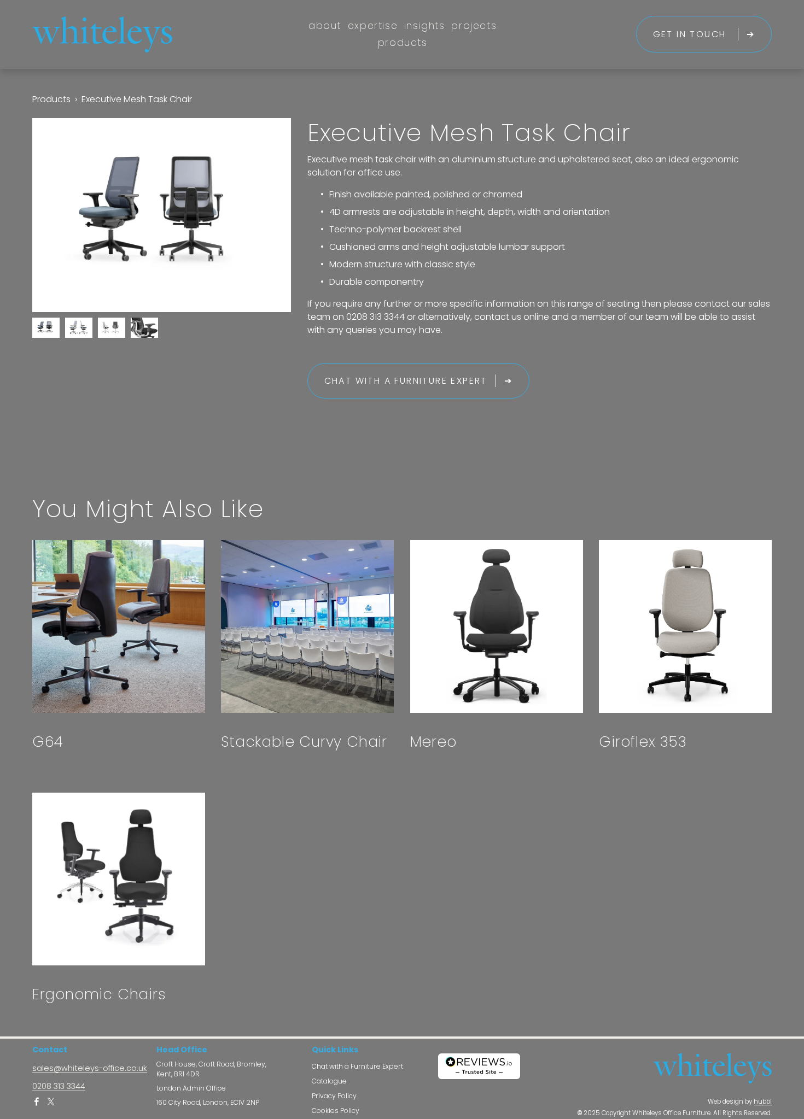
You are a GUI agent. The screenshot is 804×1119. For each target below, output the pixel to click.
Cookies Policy (335, 1111)
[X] (50, 1101)
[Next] (265, 215)
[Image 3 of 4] (111, 330)
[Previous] (58, 215)
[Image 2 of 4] (78, 330)
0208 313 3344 (58, 1086)
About (324, 25)
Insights (424, 25)
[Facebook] (36, 1101)
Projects (474, 25)
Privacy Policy (334, 1096)
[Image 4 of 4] (144, 330)
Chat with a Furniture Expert (405, 380)
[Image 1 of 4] (46, 330)
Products (403, 42)
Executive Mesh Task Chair (136, 99)
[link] (161, 215)
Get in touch (691, 34)
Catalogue (329, 1082)
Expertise (373, 25)
